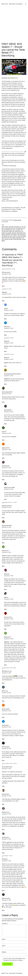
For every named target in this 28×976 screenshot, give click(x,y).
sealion (13, 237)
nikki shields (23, 236)
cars (22, 229)
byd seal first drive (8, 229)
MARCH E (8, 234)
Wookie (3, 240)
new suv (15, 236)
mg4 (12, 234)
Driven (7, 231)
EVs (6, 233)
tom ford (6, 239)
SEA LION (7, 237)
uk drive (23, 239)
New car (24, 234)
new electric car (5, 236)
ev (21, 231)
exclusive (9, 233)
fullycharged (19, 233)
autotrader (11, 226)
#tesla (3, 226)
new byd (19, 234)
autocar (6, 226)
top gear (11, 239)
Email (4, 945)
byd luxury (13, 228)
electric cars (12, 231)
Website (4, 952)
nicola (18, 236)
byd (22, 226)
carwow (3, 231)
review (3, 237)
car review (18, 229)
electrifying (17, 231)
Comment (5, 923)
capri (14, 229)
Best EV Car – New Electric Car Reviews (12, 4)
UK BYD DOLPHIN (17, 239)
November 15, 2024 (6, 274)
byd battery (7, 228)
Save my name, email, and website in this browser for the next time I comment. (14, 959)
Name (4, 939)
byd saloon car (19, 228)
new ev (11, 236)
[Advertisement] (14, 26)
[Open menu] (25, 4)
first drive (14, 233)
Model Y (15, 234)
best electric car (17, 226)
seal (11, 237)
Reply (3, 285)
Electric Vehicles (17, 220)
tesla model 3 (19, 237)
